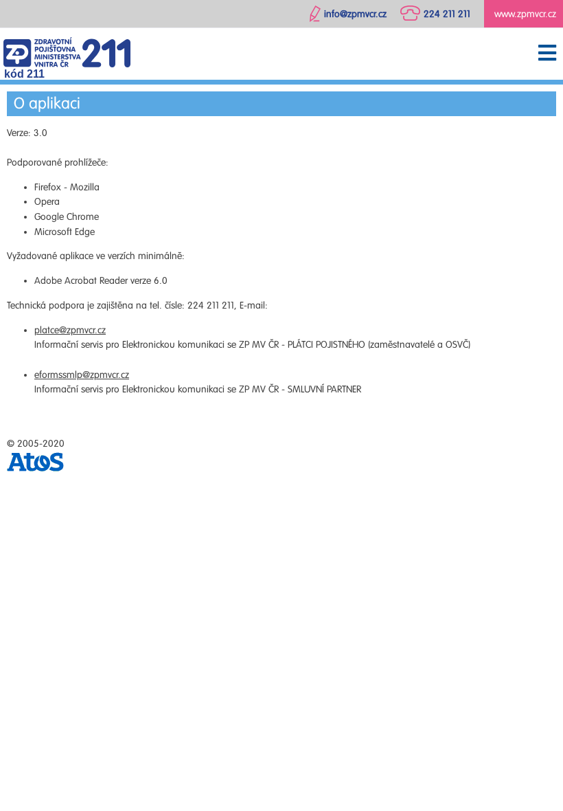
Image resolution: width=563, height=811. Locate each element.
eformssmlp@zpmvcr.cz (81, 375)
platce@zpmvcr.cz (70, 330)
